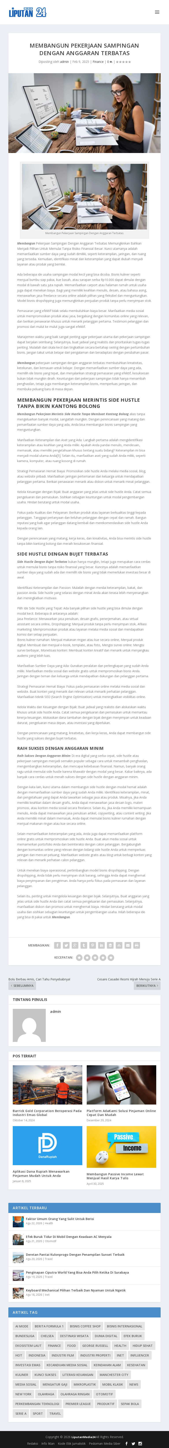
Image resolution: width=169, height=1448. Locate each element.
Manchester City (114, 1375)
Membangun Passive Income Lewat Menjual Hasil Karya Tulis (115, 1176)
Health (49, 1223)
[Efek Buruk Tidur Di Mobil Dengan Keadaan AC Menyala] (18, 1239)
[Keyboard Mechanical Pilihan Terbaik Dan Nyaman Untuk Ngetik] (18, 1293)
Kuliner (21, 1375)
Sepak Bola (130, 1404)
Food (71, 1346)
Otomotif (50, 1241)
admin (64, 62)
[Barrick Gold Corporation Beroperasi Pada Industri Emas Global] (47, 1085)
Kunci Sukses (45, 1375)
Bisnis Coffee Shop (85, 1326)
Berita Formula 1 (49, 1326)
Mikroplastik (85, 1384)
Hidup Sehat (143, 1346)
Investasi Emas (27, 1365)
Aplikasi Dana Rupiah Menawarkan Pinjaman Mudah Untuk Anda (41, 1173)
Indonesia (37, 1355)
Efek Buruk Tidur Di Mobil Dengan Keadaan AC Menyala (69, 1237)
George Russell (95, 1346)
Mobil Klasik (112, 1384)
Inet (47, 1295)
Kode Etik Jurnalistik (72, 1443)
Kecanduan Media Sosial (67, 1365)
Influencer (139, 1355)
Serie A (20, 1413)
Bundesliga (24, 1336)
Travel (49, 1259)
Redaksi (32, 1443)
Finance (98, 62)
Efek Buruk (133, 1336)
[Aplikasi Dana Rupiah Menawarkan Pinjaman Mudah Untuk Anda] (47, 1145)
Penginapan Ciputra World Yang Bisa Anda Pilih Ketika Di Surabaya (77, 1272)
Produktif (105, 1404)
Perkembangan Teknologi (37, 1404)
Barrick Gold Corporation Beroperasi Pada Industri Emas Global (47, 1113)
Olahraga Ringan (75, 1394)
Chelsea (47, 1336)
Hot (18, 1355)
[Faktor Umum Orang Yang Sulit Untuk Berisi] (18, 1221)
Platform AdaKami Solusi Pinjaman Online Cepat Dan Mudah (121, 1113)
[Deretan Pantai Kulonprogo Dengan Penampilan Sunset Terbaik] (18, 1257)
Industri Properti (95, 1355)
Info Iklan (48, 1443)
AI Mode (21, 1326)
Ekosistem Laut (28, 1346)
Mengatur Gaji (55, 1384)
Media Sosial (25, 1384)
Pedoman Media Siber (104, 1443)
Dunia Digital (106, 1336)
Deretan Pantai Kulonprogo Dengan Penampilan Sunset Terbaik (75, 1254)
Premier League (78, 1404)
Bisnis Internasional (124, 1326)
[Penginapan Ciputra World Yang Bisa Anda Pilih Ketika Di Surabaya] (18, 1275)
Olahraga (46, 1394)
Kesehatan (136, 1365)
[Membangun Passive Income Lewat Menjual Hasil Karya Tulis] (121, 1147)
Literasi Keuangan (77, 1375)
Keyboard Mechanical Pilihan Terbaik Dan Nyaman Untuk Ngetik (76, 1290)
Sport (38, 1413)
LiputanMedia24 (84, 1437)
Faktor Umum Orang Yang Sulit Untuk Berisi (60, 1219)
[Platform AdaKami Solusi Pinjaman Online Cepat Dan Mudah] (121, 1085)
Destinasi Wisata (74, 1336)
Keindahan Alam (107, 1365)
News (133, 1384)
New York (23, 1394)
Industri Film (63, 1355)
